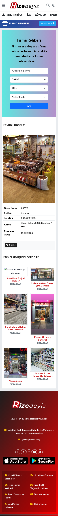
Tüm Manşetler (41, 494)
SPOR (53, 15)
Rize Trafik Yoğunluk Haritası (39, 487)
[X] (23, 451)
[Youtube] (34, 451)
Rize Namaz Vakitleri (13, 487)
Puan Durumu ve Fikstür (14, 496)
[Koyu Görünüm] (53, 6)
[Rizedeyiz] (25, 5)
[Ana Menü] (3, 5)
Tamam (40, 528)
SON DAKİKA (14, 15)
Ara (29, 106)
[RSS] (40, 451)
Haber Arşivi (40, 504)
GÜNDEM (40, 15)
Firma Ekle (46, 23)
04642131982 (28, 218)
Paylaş (12, 245)
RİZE (28, 15)
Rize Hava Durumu (44, 475)
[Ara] (48, 6)
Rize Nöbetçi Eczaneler (13, 477)
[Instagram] (29, 451)
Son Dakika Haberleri (12, 506)
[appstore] (15, 461)
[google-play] (43, 461)
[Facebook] (17, 451)
